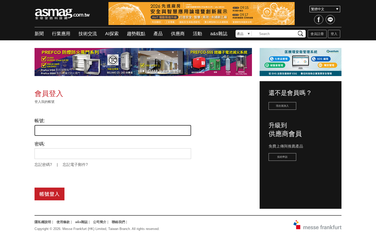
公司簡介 (99, 222)
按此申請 (282, 156)
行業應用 (61, 33)
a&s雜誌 (218, 33)
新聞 (39, 33)
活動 (197, 33)
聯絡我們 (118, 222)
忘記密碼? (43, 164)
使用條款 (63, 222)
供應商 (178, 33)
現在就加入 (282, 105)
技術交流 (88, 33)
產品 (158, 33)
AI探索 (112, 33)
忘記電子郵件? (75, 164)
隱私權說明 (43, 222)
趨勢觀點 (136, 33)
